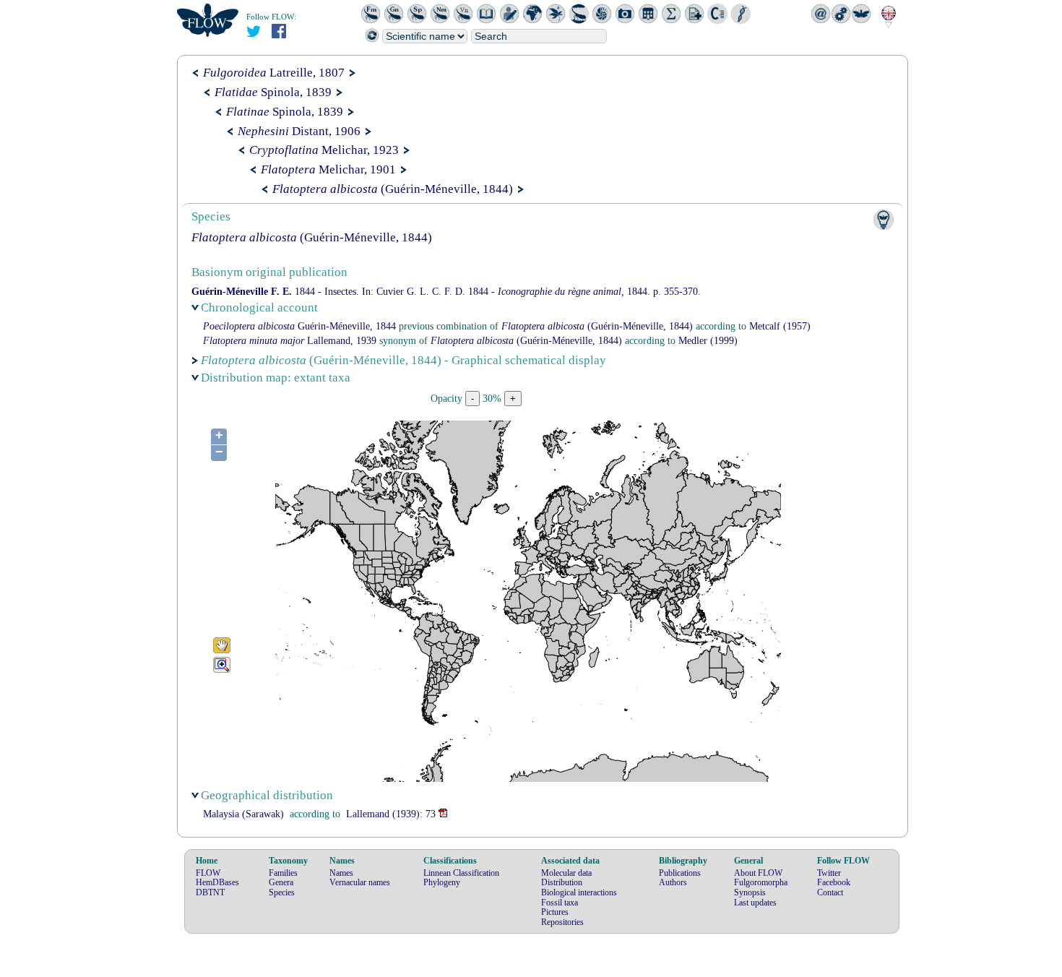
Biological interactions (579, 892)
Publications (680, 873)
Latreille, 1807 (274, 72)
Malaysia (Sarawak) (243, 814)
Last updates (755, 903)
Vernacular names (359, 882)
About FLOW (758, 873)
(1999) (708, 340)
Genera (281, 882)
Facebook (833, 882)
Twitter (829, 873)
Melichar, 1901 (328, 169)
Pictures (555, 912)
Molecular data (566, 873)
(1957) (780, 326)
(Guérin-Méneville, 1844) (392, 189)
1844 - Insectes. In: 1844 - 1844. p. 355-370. (446, 291)
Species (282, 892)
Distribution (561, 882)
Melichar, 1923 (324, 150)
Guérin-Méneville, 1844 (299, 326)
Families (283, 873)
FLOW (208, 873)
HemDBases (217, 882)
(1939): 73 (391, 814)
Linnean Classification (461, 873)
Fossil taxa (559, 903)
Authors (673, 882)
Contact (830, 892)
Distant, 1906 (299, 131)
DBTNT (210, 892)
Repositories (562, 922)
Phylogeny (441, 882)
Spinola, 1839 (273, 92)
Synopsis (750, 892)
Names (341, 873)
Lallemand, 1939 (289, 340)
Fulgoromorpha (760, 882)
